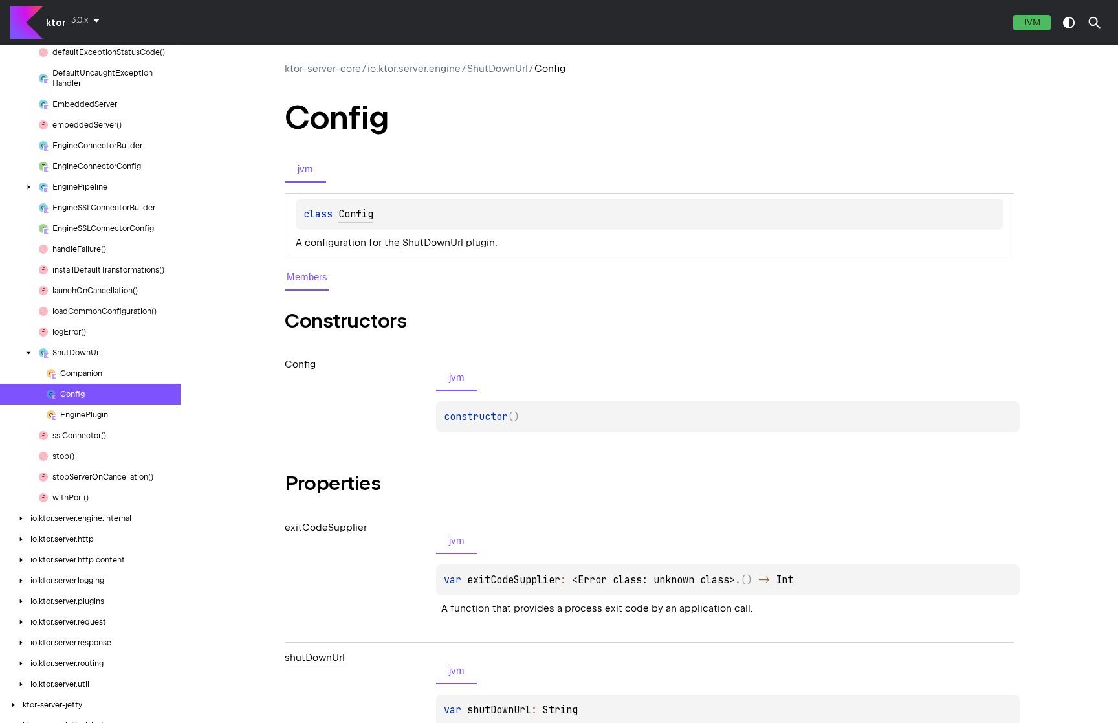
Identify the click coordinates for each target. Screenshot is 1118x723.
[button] (1095, 23)
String (560, 710)
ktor (56, 22)
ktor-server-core (323, 68)
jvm (1032, 22)
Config (355, 214)
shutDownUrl (499, 710)
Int (784, 579)
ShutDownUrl (497, 68)
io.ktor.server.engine (414, 68)
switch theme (1069, 23)
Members (307, 276)
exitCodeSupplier (513, 579)
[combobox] (88, 20)
